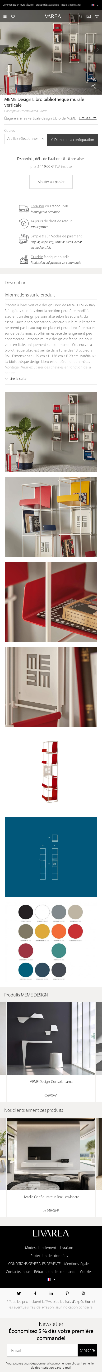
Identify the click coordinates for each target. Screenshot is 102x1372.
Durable (37, 257)
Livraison (37, 206)
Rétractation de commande (55, 1272)
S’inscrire (87, 1350)
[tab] (16, 283)
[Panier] (97, 16)
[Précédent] (4, 49)
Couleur (10, 131)
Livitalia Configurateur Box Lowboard (51, 1197)
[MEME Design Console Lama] (51, 1038)
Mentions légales (77, 1264)
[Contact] (89, 16)
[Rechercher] (81, 16)
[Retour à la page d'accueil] (51, 16)
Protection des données (49, 1256)
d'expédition (81, 1302)
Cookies (86, 1272)
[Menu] (5, 16)
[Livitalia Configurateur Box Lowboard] (51, 1154)
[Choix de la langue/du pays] (95, 5)
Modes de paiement (66, 236)
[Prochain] (97, 49)
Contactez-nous (18, 1272)
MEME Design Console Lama (51, 1082)
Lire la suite (88, 118)
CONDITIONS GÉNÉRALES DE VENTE (34, 1264)
